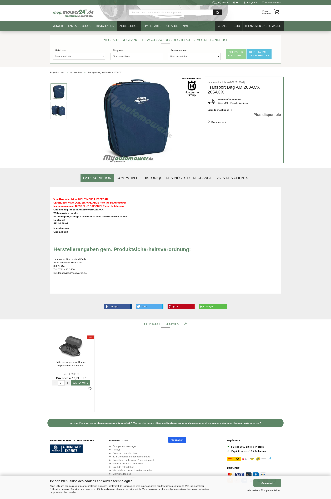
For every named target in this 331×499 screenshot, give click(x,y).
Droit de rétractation (123, 467)
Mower (58, 25)
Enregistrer (251, 2)
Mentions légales (122, 473)
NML (185, 25)
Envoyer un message (124, 446)
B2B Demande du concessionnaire (131, 456)
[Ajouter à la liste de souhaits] (90, 389)
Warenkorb (80, 383)
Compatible (127, 178)
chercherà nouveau (236, 54)
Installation (105, 25)
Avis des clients (232, 178)
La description (97, 178)
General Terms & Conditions (128, 463)
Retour (116, 449)
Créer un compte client (125, 453)
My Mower (223, 2)
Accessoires (128, 25)
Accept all (267, 483)
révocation (177, 439)
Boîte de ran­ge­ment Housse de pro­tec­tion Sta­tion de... (71, 364)
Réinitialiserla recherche (259, 54)
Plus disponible (267, 114)
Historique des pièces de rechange (177, 178)
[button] (117, 306)
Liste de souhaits (272, 2)
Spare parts (152, 25)
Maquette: (118, 50)
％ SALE (222, 25)
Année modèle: (179, 50)
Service (172, 25)
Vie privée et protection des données (133, 470)
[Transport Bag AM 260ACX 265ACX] (136, 119)
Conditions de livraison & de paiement (133, 460)
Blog (236, 25)
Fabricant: (60, 50)
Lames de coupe (79, 25)
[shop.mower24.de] (73, 13)
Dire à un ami (218, 122)
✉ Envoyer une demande (263, 25)
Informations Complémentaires (263, 490)
